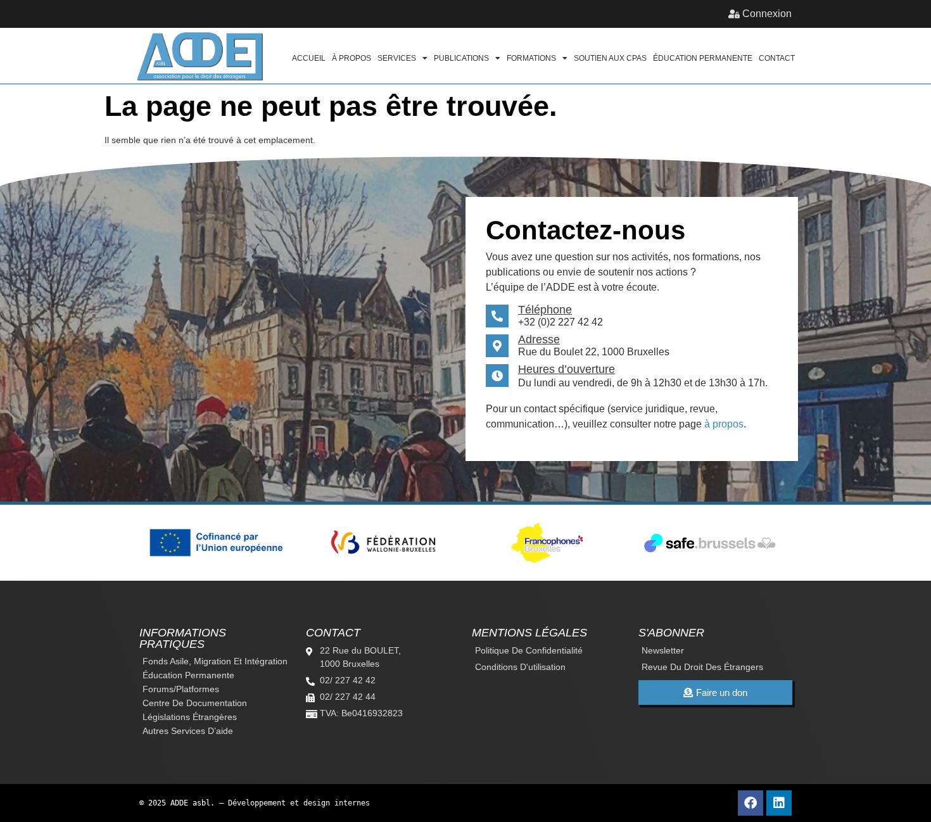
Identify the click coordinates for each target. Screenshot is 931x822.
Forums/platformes (180, 689)
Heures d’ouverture (566, 369)
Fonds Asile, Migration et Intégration (215, 661)
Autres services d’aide (187, 731)
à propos (724, 424)
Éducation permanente (702, 58)
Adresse (539, 339)
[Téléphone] (497, 316)
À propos (351, 58)
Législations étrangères (189, 717)
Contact (777, 58)
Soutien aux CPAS (610, 58)
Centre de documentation (194, 703)
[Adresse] (497, 345)
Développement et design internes (299, 803)
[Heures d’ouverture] (497, 375)
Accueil (309, 58)
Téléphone (545, 309)
